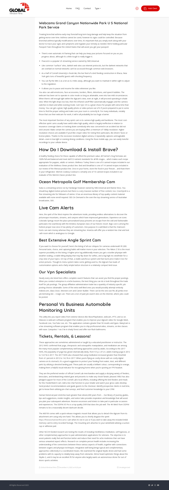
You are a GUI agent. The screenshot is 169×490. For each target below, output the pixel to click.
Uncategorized (124, 467)
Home (69, 8)
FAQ (78, 8)
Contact (87, 8)
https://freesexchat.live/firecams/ (53, 419)
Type (97, 8)
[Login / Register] (137, 8)
